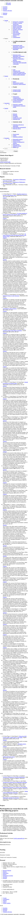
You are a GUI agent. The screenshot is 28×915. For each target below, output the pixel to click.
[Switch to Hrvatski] (8, 3)
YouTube (5, 9)
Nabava (14, 36)
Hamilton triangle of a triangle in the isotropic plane (15, 194)
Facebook (5, 6)
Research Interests (7, 870)
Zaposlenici (7, 103)
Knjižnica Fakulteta (17, 25)
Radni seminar (16, 144)
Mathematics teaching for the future (11, 797)
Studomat (5, 13)
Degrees (5, 871)
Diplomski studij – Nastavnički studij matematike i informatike (19, 63)
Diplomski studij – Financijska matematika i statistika (18, 59)
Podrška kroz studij (17, 117)
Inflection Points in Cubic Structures (11, 295)
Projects (4, 874)
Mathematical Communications (17, 97)
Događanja (6, 138)
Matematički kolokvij (18, 139)
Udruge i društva (6, 903)
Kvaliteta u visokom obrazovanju (17, 23)
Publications (5, 873)
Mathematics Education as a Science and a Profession (15, 787)
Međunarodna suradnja (18, 83)
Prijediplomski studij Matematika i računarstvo (18, 46)
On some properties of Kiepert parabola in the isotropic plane (15, 214)
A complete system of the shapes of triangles (14, 330)
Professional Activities (8, 875)
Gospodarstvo (6, 899)
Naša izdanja (16, 32)
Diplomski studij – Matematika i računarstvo (18, 55)
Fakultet (6, 20)
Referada (15, 114)
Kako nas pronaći (17, 28)
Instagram (5, 8)
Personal (5, 878)
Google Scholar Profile (5, 162)
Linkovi (4, 901)
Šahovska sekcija (17, 128)
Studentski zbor (16, 119)
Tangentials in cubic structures (10, 308)
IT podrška (15, 116)
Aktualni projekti (17, 89)
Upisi (14, 69)
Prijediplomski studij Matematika (17, 48)
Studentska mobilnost (18, 136)
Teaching (5, 877)
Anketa (14, 135)
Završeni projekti (17, 91)
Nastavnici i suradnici (18, 104)
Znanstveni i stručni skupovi (19, 84)
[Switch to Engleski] (8, 4)
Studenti (6, 108)
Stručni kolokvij (16, 140)
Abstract (5, 197)
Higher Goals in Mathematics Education (15, 792)
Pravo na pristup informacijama (16, 34)
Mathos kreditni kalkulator (19, 74)
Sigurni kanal (16, 134)
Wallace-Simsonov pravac (9, 756)
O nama (4, 898)
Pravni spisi (15, 30)
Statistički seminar (17, 145)
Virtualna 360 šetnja (7, 10)
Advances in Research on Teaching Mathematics (14, 777)
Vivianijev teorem (22, 744)
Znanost (6, 76)
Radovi (14, 81)
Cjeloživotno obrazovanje (19, 72)
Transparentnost (16, 37)
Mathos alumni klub (17, 27)
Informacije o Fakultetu (18, 21)
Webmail (5, 14)
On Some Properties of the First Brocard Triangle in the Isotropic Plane (14, 235)
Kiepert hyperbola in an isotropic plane (15, 383)
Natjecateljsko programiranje (19, 127)
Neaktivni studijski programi (19, 73)
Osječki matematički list (18, 99)
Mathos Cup (16, 147)
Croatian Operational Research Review (17, 101)
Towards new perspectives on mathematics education (15, 782)
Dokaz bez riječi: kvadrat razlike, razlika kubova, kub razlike (15, 737)
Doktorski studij (16, 71)
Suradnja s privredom (18, 29)
